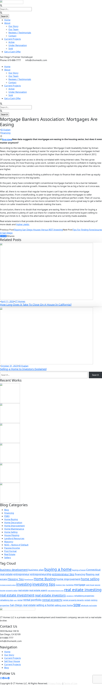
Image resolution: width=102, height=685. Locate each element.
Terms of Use (70, 683)
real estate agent (38, 590)
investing (24, 584)
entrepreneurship (41, 574)
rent (15, 600)
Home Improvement (14, 525)
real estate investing (82, 589)
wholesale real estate (89, 605)
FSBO (7, 516)
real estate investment (17, 595)
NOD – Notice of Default (16, 544)
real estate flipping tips (56, 591)
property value (11, 590)
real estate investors (50, 595)
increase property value (8, 585)
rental (20, 600)
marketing (69, 585)
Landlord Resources (14, 538)
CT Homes (20, 301)
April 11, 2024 (7, 301)
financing (80, 574)
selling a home (45, 605)
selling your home (63, 605)
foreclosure (28, 579)
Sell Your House (12, 661)
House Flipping (11, 535)
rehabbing (70, 596)
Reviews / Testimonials (19, 32)
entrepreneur (21, 574)
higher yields (22, 224)
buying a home (58, 569)
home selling (90, 579)
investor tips (60, 585)
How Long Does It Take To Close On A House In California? (36, 304)
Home (7, 19)
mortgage (79, 584)
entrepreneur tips (63, 574)
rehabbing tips (6, 600)
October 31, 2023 (9, 365)
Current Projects (12, 39)
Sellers (7, 557)
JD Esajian (5, 129)
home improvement (68, 579)
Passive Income (12, 548)
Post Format (10, 551)
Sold (10, 48)
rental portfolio (32, 600)
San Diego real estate (23, 605)
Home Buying (11, 519)
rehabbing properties (84, 595)
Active (11, 42)
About (7, 23)
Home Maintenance (14, 528)
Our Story (13, 26)
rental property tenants (73, 600)
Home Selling (11, 532)
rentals (87, 600)
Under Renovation (17, 45)
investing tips (43, 584)
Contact (12, 35)
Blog (6, 509)
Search (95, 374)
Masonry (8, 541)
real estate (23, 590)
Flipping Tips (16, 579)
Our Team (13, 29)
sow (76, 604)
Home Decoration (13, 522)
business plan (36, 569)
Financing (5, 132)
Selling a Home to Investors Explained (23, 369)
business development (14, 569)
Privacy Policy (55, 683)
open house (90, 585)
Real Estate (9, 554)
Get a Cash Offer (12, 51)
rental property (52, 600)
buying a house (79, 570)
